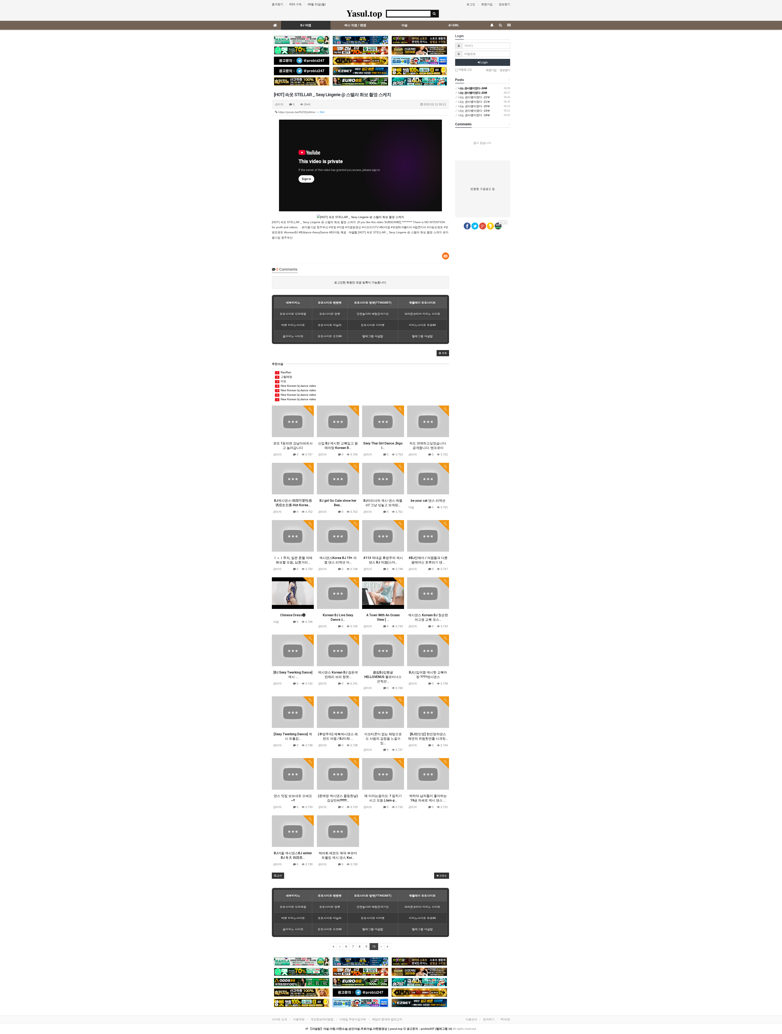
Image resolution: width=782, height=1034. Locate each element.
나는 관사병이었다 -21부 (474, 101)
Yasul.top (364, 13)
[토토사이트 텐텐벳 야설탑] (419, 40)
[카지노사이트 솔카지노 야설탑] (301, 81)
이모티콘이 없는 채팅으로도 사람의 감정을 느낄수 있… (383, 738)
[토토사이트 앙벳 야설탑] (419, 71)
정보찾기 (504, 4)
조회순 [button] (443, 875)
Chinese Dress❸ (292, 615)
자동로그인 (465, 69)
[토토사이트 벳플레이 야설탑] (360, 50)
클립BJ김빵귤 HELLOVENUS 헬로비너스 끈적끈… (383, 676)
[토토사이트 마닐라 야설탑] (301, 40)
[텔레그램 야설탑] (301, 61)
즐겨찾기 (277, 4)
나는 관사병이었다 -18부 (474, 115)
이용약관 (298, 1019)
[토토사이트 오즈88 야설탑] (301, 982)
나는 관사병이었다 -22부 (474, 97)
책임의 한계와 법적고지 (387, 1019)
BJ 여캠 (305, 25)
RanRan (284, 372)
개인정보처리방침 (322, 1019)
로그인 (471, 4)
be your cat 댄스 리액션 (428, 501)
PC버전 (505, 1019)
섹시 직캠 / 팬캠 (355, 25)
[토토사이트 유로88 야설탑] (360, 81)
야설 (404, 25)
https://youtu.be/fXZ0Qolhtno (301, 112)
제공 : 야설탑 (348, 232)
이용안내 (471, 1019)
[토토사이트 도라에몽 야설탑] (419, 61)
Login (484, 62)
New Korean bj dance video (296, 385)
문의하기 (488, 1019)
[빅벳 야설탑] (360, 61)
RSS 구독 (295, 4)
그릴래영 (284, 376)
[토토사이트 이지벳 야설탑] (360, 71)
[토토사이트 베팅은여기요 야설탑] (419, 81)
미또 (282, 381)
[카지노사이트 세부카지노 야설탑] (360, 40)
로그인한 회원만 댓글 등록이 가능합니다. (360, 282)
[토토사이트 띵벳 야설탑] (301, 50)
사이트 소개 (279, 1019)
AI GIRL (453, 25)
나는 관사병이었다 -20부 (474, 106)
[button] (443, 353)
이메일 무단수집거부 (352, 1019)
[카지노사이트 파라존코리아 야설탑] (419, 50)
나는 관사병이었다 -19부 (474, 110)
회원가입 (487, 4)
